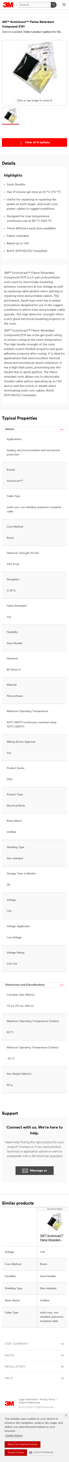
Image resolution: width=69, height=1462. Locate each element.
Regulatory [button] (15, 1366)
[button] (41, 1452)
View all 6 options (37, 142)
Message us (38, 1170)
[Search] (54, 5)
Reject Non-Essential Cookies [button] (22, 1444)
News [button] (9, 1355)
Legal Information (28, 1399)
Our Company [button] (17, 1344)
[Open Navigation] (64, 5)
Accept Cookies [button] (16, 1452)
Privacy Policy (47, 1399)
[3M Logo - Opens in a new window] (8, 5)
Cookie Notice (14, 1435)
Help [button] (9, 1378)
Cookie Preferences (29, 1402)
